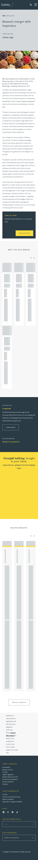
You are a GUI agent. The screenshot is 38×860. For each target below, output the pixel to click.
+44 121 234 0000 (6, 300)
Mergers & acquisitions (11, 441)
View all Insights (19, 702)
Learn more (12, 427)
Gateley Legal (7, 37)
